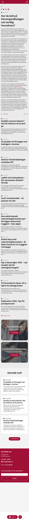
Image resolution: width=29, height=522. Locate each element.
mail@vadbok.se (8, 462)
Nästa (25, 114)
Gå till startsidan (6, 315)
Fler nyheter (14, 439)
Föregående (5, 114)
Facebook (10, 465)
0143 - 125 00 (6, 459)
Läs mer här (14, 333)
